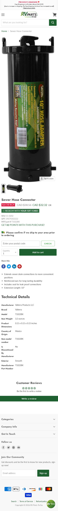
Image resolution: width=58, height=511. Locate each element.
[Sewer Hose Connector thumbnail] (3, 188)
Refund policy (41, 501)
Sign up (43, 473)
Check (48, 243)
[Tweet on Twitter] (9, 266)
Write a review (29, 398)
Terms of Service (26, 501)
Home (4, 31)
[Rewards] (51, 504)
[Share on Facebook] (3, 266)
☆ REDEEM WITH (20, 210)
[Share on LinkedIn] (14, 266)
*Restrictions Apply (29, 8)
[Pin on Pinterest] (19, 266)
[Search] (53, 22)
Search (13, 501)
